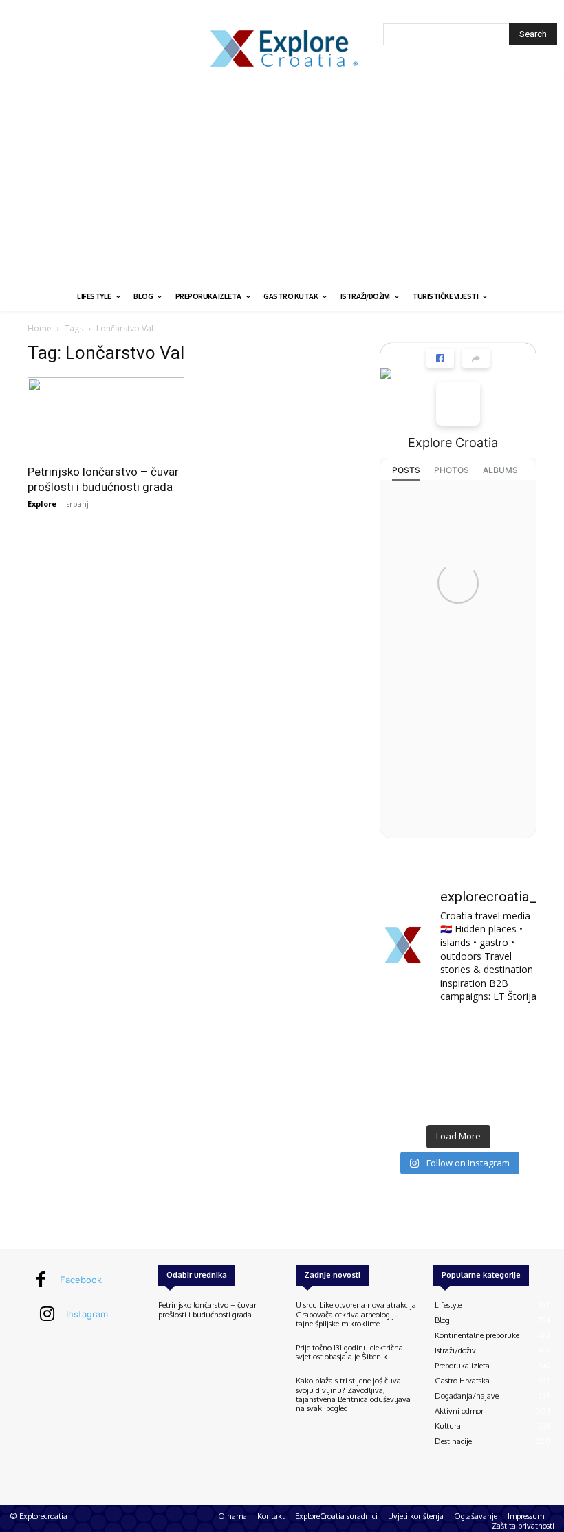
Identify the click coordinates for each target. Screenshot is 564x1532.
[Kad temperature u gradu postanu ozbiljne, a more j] (403, 1100)
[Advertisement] (282, 179)
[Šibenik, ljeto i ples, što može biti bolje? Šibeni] (512, 1033)
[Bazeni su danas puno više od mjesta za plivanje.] (457, 1033)
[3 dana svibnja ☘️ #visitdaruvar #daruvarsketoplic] (512, 1066)
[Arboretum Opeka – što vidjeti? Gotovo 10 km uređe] (457, 1066)
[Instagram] (47, 1315)
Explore (42, 504)
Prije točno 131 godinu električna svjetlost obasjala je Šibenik (349, 1352)
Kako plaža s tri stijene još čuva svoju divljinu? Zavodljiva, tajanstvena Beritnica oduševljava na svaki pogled (353, 1394)
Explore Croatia (453, 442)
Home (40, 328)
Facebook (81, 1279)
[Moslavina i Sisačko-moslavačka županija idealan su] (512, 1100)
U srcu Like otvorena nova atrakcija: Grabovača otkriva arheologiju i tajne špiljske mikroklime (357, 1314)
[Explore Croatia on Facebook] (458, 404)
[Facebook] (41, 1280)
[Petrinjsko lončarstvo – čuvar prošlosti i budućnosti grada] (106, 416)
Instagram (87, 1314)
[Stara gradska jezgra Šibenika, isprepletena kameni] (403, 1033)
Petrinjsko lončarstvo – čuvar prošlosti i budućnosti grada (207, 1309)
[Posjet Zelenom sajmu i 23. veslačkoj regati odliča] (457, 1100)
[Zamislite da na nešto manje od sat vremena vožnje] (403, 1066)
